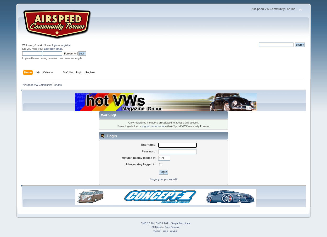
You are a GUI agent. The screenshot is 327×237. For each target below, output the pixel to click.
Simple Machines (180, 223)
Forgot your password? (163, 179)
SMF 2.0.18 (147, 223)
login (54, 45)
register (65, 45)
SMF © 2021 (163, 223)
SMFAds (156, 227)
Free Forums (172, 227)
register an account (153, 126)
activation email (53, 48)
